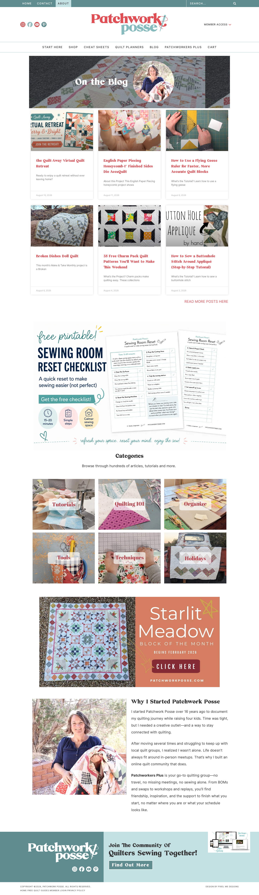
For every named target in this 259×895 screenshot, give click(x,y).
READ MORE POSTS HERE (206, 301)
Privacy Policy (76, 890)
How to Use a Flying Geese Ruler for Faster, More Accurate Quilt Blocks (194, 166)
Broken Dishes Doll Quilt (57, 256)
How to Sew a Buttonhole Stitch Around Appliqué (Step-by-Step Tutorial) (193, 261)
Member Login (58, 890)
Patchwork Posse (129, 23)
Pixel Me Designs (228, 886)
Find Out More (130, 865)
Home (23, 890)
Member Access (215, 24)
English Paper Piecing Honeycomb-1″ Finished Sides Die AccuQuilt (128, 166)
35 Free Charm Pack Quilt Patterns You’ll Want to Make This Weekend (129, 261)
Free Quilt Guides (38, 890)
